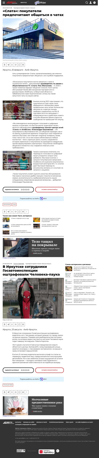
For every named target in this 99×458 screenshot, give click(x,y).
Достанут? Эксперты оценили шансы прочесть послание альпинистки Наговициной (85, 281)
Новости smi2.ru (9, 258)
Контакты (18, 422)
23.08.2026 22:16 (7, 263)
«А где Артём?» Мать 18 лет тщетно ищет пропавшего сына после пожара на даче (84, 275)
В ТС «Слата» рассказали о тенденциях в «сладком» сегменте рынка (21, 232)
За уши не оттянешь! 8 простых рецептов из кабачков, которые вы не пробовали (85, 268)
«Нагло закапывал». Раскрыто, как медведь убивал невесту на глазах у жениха (84, 294)
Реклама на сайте (28, 422)
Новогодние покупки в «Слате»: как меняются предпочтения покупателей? (51, 220)
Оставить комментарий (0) (50, 189)
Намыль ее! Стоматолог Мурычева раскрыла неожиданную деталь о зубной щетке (84, 300)
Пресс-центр (69, 422)
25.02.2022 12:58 (7, 8)
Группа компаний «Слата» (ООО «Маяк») (15, 60)
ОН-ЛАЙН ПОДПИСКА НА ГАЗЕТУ (84, 422)
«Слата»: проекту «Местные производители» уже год (50, 225)
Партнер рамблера (31, 450)
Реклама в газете (41, 422)
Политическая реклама (56, 422)
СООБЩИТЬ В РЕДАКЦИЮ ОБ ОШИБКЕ (25, 424)
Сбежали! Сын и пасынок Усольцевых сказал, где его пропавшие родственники (85, 287)
